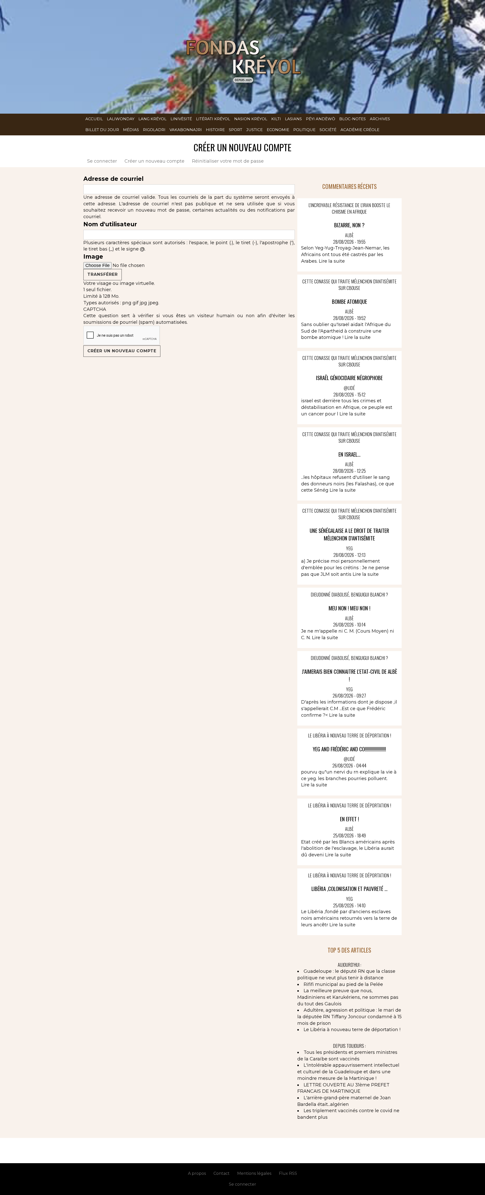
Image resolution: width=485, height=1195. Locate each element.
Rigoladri (154, 129)
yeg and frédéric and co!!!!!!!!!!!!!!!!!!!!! (349, 749)
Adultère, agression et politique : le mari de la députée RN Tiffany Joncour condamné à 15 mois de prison (349, 1016)
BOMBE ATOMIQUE (349, 301)
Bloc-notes (352, 118)
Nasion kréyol (250, 118)
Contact (221, 1173)
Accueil (94, 118)
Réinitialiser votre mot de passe (228, 161)
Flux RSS (288, 1173)
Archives (380, 118)
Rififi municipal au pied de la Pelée (343, 984)
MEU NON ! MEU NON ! (349, 608)
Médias (131, 129)
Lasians (293, 118)
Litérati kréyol (213, 118)
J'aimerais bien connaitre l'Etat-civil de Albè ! (349, 675)
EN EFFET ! (349, 819)
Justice (254, 129)
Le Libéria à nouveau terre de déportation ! (352, 1029)
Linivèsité (181, 118)
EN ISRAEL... (349, 454)
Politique (304, 129)
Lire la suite (332, 261)
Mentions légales (254, 1173)
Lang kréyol (152, 118)
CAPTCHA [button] (94, 309)
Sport (235, 129)
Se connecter (102, 161)
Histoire (215, 129)
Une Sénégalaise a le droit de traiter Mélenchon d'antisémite (349, 534)
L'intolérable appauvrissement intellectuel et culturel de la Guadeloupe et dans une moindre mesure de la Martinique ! (348, 1071)
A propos (197, 1173)
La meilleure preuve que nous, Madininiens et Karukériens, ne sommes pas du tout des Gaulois (347, 997)
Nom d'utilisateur (110, 224)
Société (328, 129)
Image (93, 256)
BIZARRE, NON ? (349, 225)
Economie (278, 129)
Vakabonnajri (185, 129)
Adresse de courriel (113, 178)
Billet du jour (102, 129)
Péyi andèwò (320, 118)
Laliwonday (120, 118)
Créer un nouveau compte (156, 161)
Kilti (276, 118)
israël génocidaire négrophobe (349, 378)
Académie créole (360, 129)
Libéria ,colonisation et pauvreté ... (349, 888)
